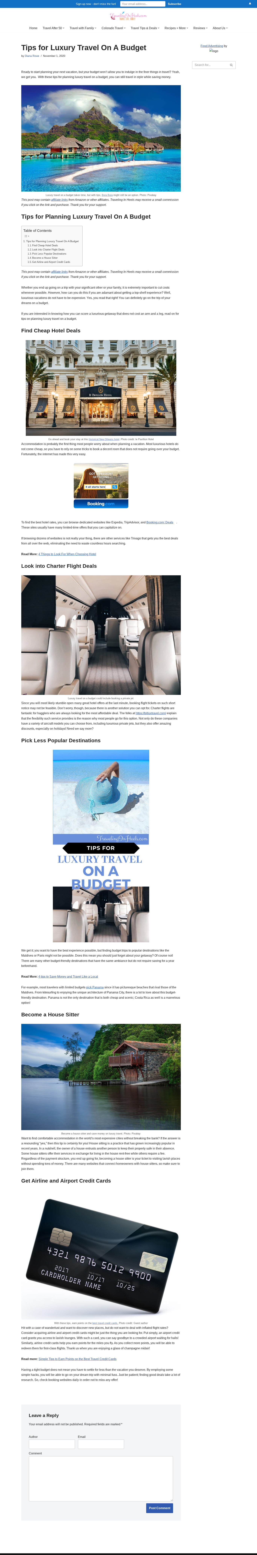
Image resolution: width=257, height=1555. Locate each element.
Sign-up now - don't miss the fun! (96, 3)
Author (33, 1436)
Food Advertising (212, 46)
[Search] (231, 65)
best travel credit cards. (105, 1323)
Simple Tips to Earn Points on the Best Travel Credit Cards (77, 1359)
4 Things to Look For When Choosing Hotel (67, 554)
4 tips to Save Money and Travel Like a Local (68, 976)
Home (33, 28)
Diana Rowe (32, 55)
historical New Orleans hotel (104, 439)
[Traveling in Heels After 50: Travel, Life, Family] (128, 16)
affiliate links (59, 199)
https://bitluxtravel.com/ (151, 713)
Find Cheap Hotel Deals (45, 245)
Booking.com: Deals (159, 522)
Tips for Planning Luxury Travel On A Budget (52, 241)
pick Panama (95, 987)
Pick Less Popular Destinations (49, 253)
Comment (35, 1453)
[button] (63, 28)
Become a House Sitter (45, 257)
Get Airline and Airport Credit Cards (51, 262)
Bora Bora (107, 195)
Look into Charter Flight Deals (48, 249)
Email (82, 1436)
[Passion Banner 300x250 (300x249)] (101, 485)
